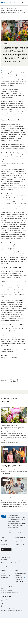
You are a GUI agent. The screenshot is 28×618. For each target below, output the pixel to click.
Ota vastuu (18, 579)
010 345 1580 (8, 590)
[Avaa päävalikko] (26, 2)
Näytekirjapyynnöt (5, 575)
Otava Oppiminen (19, 581)
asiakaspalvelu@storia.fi (12, 592)
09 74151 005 (8, 561)
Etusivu (3, 538)
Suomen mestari (5, 71)
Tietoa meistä (19, 544)
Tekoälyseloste (18, 575)
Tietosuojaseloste (19, 577)
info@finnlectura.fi (11, 562)
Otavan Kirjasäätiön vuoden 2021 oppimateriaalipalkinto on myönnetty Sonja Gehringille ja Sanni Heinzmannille (12, 427)
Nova (2, 573)
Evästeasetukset (6, 549)
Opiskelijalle (19, 541)
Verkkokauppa (4, 577)
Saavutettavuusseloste (20, 573)
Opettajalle (4, 541)
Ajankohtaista (5, 544)
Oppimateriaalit (20, 538)
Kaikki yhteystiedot (5, 566)
